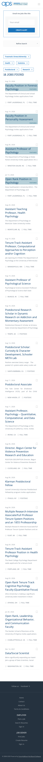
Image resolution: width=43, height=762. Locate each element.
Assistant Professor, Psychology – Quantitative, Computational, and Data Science (20, 416)
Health (7, 63)
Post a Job (21, 719)
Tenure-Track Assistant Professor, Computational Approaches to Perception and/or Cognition (20, 248)
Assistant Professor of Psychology (18, 150)
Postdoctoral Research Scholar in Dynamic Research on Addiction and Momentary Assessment (21, 315)
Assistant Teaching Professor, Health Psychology (16, 212)
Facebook (24, 686)
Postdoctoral (10, 69)
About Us (21, 705)
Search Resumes (21, 723)
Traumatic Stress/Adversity (15, 56)
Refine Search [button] (21, 43)
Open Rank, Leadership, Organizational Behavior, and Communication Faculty (19, 621)
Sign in (21, 727)
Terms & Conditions (21, 709)
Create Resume (21, 740)
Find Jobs (21, 736)
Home (21, 698)
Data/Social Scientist (17, 653)
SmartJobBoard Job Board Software (30, 756)
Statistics (21, 63)
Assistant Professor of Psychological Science (18, 281)
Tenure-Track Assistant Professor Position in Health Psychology (21, 552)
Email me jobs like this (22, 13)
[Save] (37, 81)
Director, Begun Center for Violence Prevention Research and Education (20, 451)
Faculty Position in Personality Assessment (19, 117)
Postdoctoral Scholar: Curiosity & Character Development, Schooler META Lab (19, 352)
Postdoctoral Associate (18, 384)
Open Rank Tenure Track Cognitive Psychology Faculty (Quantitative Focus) (21, 585)
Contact (21, 701)
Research (26, 69)
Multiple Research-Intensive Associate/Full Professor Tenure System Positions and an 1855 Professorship (21, 517)
